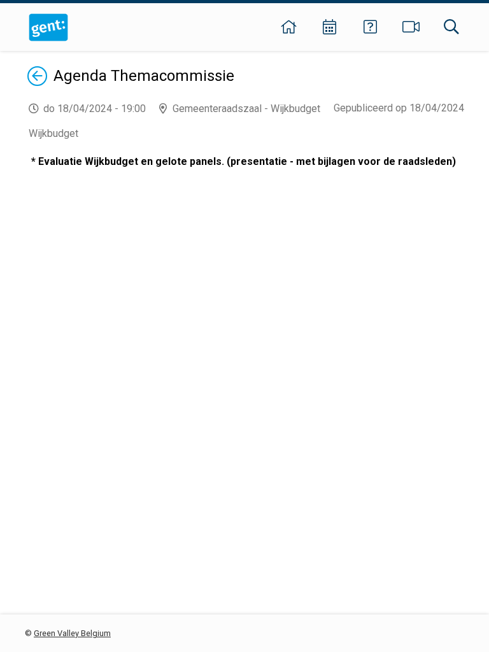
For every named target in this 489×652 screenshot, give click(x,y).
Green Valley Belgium (72, 633)
